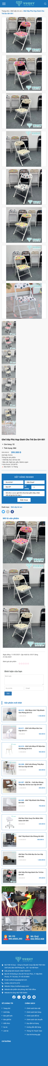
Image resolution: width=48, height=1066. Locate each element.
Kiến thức (6, 1023)
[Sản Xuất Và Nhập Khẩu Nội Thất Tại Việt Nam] (25, 4)
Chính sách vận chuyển (35, 1019)
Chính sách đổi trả (33, 1016)
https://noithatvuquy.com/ (20, 986)
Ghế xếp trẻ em (16, 11)
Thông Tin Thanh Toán (34, 1031)
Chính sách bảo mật (33, 1008)
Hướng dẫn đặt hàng (34, 1027)
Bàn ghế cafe (7, 1016)
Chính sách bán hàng (34, 1012)
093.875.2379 (15, 983)
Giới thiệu (6, 1012)
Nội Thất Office (31, 989)
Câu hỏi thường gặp (33, 1034)
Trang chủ (5, 11)
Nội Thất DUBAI (22, 993)
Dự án (5, 1027)
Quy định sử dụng (33, 1023)
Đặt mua (24, 500)
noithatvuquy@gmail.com (18, 980)
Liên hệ (5, 1031)
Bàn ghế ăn (7, 1019)
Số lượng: (26, 487)
